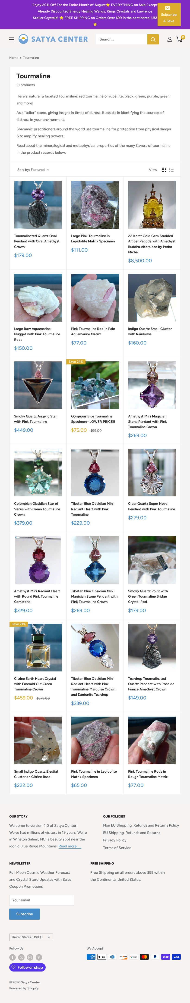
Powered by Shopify (24, 988)
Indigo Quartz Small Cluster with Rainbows (150, 331)
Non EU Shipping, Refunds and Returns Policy (141, 825)
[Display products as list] (171, 170)
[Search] (153, 39)
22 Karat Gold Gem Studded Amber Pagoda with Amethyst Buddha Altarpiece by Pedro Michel (152, 244)
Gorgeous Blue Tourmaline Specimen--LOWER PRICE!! (93, 419)
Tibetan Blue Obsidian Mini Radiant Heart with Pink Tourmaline (92, 509)
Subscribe (24, 914)
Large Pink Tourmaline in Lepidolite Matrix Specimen (93, 238)
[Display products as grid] (164, 170)
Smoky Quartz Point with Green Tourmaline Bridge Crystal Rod (148, 596)
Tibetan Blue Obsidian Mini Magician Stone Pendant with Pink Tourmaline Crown (94, 596)
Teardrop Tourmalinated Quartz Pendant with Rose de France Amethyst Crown (151, 684)
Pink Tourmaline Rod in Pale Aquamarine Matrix (93, 331)
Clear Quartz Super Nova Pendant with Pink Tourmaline (151, 506)
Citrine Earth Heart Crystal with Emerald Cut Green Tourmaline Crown (35, 684)
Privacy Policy (115, 840)
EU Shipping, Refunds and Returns (131, 833)
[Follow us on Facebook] (12, 957)
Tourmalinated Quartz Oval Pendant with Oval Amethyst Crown (37, 241)
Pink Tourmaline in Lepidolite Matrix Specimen (94, 774)
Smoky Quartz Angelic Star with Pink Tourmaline (35, 419)
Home (13, 58)
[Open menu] (11, 39)
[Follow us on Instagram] (30, 957)
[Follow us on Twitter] (21, 957)
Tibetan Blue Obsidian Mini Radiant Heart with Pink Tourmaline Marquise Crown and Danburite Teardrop (93, 687)
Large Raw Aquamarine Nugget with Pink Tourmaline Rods (37, 334)
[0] (179, 39)
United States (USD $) (27, 937)
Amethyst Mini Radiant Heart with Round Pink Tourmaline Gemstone (37, 596)
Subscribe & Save (169, 18)
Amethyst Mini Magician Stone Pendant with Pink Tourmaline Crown (147, 421)
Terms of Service (117, 848)
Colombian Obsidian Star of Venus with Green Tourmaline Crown (37, 509)
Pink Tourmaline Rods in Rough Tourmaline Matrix (148, 774)
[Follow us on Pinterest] (39, 957)
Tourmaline (31, 58)
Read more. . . (70, 846)
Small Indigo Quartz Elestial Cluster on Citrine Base (36, 774)
